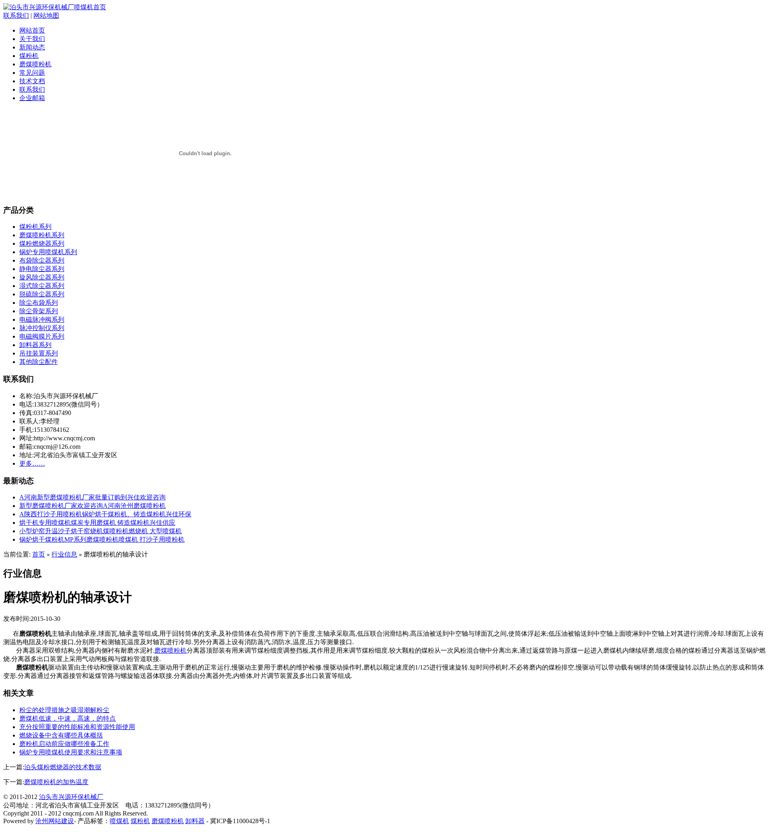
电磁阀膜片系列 (41, 336)
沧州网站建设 (54, 821)
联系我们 (16, 15)
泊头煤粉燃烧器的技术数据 (62, 767)
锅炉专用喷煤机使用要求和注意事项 (70, 752)
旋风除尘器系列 (41, 277)
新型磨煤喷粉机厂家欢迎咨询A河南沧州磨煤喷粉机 (92, 505)
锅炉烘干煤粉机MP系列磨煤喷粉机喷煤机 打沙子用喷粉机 (102, 539)
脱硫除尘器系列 (41, 294)
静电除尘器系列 (41, 268)
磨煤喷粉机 (35, 64)
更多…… (32, 463)
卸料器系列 (35, 344)
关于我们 (32, 38)
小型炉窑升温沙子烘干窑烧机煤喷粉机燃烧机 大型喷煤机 (100, 531)
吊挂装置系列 (38, 353)
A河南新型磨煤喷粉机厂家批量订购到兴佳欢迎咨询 (92, 497)
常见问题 (32, 72)
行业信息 (64, 554)
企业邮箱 (32, 97)
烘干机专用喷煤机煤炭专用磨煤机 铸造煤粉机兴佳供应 (97, 522)
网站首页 (32, 30)
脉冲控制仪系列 (41, 328)
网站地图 (46, 15)
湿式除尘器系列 (41, 285)
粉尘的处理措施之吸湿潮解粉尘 (64, 710)
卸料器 (195, 821)
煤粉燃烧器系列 (41, 243)
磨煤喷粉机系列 (41, 235)
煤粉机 (29, 55)
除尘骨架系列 (38, 311)
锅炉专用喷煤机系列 (48, 252)
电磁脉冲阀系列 (41, 319)
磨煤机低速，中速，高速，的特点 (67, 718)
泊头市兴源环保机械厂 (71, 796)
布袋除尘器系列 (41, 260)
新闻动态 (32, 47)
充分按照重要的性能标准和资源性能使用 (77, 726)
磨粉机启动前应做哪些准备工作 (64, 743)
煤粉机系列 (35, 226)
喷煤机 (119, 821)
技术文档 (32, 81)
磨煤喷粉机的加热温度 (56, 782)
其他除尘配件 (38, 361)
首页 (38, 554)
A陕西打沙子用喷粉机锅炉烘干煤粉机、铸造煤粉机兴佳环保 (105, 514)
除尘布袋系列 (38, 302)
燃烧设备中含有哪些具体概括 (61, 735)
